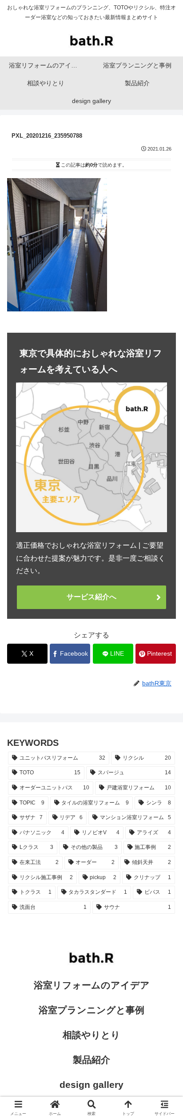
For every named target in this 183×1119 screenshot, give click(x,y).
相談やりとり (91, 1035)
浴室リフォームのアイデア (92, 985)
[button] (164, 1064)
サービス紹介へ (91, 597)
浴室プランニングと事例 (91, 1010)
